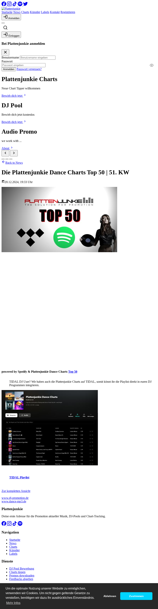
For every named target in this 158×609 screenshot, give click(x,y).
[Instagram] (9, 5)
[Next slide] (14, 153)
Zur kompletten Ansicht (16, 491)
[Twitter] (25, 5)
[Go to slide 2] (6, 159)
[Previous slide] (5, 153)
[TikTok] (15, 5)
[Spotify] (20, 5)
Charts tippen (17, 572)
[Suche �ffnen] (5, 27)
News (16, 12)
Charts (25, 12)
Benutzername (10, 57)
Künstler (35, 12)
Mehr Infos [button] (13, 603)
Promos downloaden (21, 575)
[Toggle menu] (3, 23)
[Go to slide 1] (3, 159)
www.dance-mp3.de (14, 501)
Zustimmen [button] (136, 596)
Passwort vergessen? (29, 69)
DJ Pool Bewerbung (21, 568)
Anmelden (8, 69)
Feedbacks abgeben (21, 579)
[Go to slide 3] (10, 159)
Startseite (7, 12)
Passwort (7, 61)
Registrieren (68, 12)
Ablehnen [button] (109, 596)
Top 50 (72, 371)
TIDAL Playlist (19, 477)
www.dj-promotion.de (15, 498)
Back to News (14, 162)
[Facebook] (4, 5)
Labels (45, 12)
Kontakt (55, 12)
